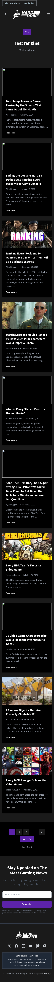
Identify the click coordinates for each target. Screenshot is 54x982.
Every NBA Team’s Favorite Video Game (23, 567)
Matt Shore (11, 719)
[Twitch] (45, 946)
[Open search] (5, 14)
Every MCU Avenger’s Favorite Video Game (26, 782)
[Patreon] (37, 946)
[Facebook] (16, 946)
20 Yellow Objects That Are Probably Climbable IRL (23, 712)
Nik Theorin (11, 114)
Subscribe (27, 904)
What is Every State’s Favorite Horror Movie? (25, 411)
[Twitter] (9, 946)
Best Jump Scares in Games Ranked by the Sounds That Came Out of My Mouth (24, 105)
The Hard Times (12, 3)
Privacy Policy (44, 973)
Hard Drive (29, 3)
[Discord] (30, 946)
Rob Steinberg (12, 348)
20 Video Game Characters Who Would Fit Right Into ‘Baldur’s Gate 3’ (26, 640)
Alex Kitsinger (12, 189)
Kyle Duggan (11, 504)
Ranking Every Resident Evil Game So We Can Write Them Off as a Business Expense (27, 257)
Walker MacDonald (14, 418)
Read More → (12, 132)
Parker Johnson (13, 575)
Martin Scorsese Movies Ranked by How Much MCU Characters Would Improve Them (26, 339)
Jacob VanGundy (13, 789)
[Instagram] (23, 946)
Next (25, 839)
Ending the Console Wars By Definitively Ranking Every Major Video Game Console (24, 180)
